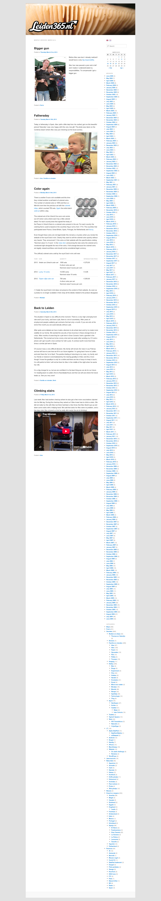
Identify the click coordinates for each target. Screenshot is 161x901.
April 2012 (109, 402)
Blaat (108, 627)
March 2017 (110, 275)
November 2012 (111, 385)
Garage (111, 869)
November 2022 (111, 166)
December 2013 (111, 355)
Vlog (112, 698)
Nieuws (108, 791)
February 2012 (111, 406)
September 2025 (111, 97)
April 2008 (109, 512)
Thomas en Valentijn (118, 636)
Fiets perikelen (114, 867)
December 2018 (111, 228)
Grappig (111, 661)
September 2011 (111, 418)
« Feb (110, 68)
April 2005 (109, 596)
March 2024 (110, 138)
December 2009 (111, 466)
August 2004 (110, 614)
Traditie (111, 714)
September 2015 (111, 307)
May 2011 (109, 427)
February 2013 (111, 379)
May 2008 (109, 510)
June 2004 (109, 619)
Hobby (111, 664)
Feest (113, 650)
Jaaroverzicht (110, 758)
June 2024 (109, 131)
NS (110, 883)
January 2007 (110, 547)
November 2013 (111, 358)
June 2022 (109, 175)
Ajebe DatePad (114, 731)
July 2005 (109, 589)
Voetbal (113, 708)
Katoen (111, 772)
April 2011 (109, 429)
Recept (113, 691)
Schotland (112, 823)
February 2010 (111, 462)
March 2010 (110, 459)
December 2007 (111, 522)
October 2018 (110, 233)
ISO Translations (117, 721)
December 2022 (111, 164)
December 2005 (111, 577)
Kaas (110, 878)
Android (111, 738)
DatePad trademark (115, 862)
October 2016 (110, 286)
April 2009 (109, 485)
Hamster (111, 770)
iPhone (111, 745)
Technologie (115, 696)
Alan (112, 645)
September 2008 (111, 501)
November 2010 (111, 441)
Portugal (112, 821)
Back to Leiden (44, 308)
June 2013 (109, 369)
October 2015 (110, 305)
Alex (41, 178)
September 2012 (111, 390)
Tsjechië (111, 844)
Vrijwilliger (115, 726)
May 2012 (109, 399)
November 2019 (111, 210)
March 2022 (110, 178)
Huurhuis (112, 871)
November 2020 (111, 191)
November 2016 (111, 284)
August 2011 (110, 420)
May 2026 (109, 78)
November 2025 (111, 92)
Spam (111, 888)
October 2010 (110, 443)
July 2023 (109, 148)
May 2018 (109, 244)
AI (109, 851)
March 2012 (110, 404)
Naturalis (114, 724)
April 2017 (109, 272)
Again (58, 208)
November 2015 (111, 302)
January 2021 (110, 187)
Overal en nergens (112, 793)
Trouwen (114, 659)
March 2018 (110, 247)
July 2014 (109, 339)
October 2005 (110, 582)
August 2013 (110, 365)
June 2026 (109, 76)
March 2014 (110, 348)
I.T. (107, 728)
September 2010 (111, 445)
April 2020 (109, 203)
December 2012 (111, 383)
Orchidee (112, 782)
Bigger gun (41, 48)
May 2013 (109, 372)
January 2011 (110, 436)
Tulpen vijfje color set (46, 278)
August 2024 (110, 127)
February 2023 (111, 159)
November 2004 (111, 607)
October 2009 (110, 471)
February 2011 (111, 434)
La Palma (114, 837)
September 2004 (111, 612)
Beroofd (111, 855)
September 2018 (111, 235)
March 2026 (110, 83)
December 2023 (111, 145)
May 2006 (109, 566)
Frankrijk (112, 811)
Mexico (111, 818)
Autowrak (112, 853)
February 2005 (111, 600)
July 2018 (109, 240)
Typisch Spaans (114, 717)
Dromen (111, 641)
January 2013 (110, 381)
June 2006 (109, 563)
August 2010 (110, 448)
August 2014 (110, 337)
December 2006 (111, 549)
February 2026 (111, 85)
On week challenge (117, 751)
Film (112, 673)
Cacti (110, 768)
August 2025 (110, 99)
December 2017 (111, 254)
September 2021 (111, 180)
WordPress (112, 756)
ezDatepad (114, 735)
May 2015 (109, 316)
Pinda (111, 786)
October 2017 (110, 258)
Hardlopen (114, 703)
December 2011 (111, 411)
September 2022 (111, 171)
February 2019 (111, 224)
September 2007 (111, 529)
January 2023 (110, 161)
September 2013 (111, 362)
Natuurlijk (109, 761)
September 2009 (111, 473)
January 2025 (110, 115)
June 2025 (109, 104)
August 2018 (110, 238)
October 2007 (110, 526)
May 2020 (109, 201)
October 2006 (110, 554)
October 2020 (110, 194)
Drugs (113, 668)
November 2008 (111, 496)
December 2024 (111, 118)
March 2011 (110, 432)
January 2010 (110, 464)
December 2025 (111, 90)
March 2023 (110, 157)
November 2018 (111, 231)
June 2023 (109, 150)
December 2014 (111, 328)
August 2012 (110, 392)
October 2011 (110, 415)
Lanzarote (114, 839)
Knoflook (112, 775)
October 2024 (110, 122)
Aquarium (112, 763)
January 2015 (110, 325)
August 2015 (110, 309)
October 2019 (110, 212)
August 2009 (110, 475)
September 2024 (111, 124)
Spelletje (114, 694)
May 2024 (109, 134)
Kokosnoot (112, 779)
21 (116, 64)
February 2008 (111, 517)
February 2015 (111, 323)
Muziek (113, 689)
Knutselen (114, 680)
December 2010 (111, 439)
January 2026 (110, 87)
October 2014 (110, 332)
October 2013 (110, 360)
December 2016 (111, 281)
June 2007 (109, 536)
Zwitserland (113, 846)
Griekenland (113, 814)
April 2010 (109, 457)
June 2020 (109, 198)
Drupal (111, 740)
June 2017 (109, 268)
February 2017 (111, 277)
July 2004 (109, 616)
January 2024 (110, 143)
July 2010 (109, 450)
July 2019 (109, 215)
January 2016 (110, 298)
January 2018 (110, 251)
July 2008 (109, 506)
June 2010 (109, 452)
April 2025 (109, 108)
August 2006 (110, 559)
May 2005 (109, 593)
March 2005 (110, 598)
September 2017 (111, 261)
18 (108, 64)
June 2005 (109, 591)
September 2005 (111, 584)
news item (62, 243)
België (111, 798)
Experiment (115, 671)
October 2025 (110, 94)
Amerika (111, 795)
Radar (111, 885)
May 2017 (109, 270)
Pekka (113, 657)
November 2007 (111, 524)
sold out (37, 211)
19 (110, 64)
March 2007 (110, 543)
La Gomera (115, 835)
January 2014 (110, 353)
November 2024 (111, 120)
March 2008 (110, 515)
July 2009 (109, 478)
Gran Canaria (115, 832)
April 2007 (109, 540)
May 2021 (109, 182)
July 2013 (109, 367)
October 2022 (110, 168)
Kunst (113, 682)
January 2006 (110, 575)
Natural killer (113, 881)
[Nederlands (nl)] (110, 40)
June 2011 (109, 425)
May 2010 (109, 455)
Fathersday (41, 115)
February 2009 (111, 489)
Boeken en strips (114, 634)
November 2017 (111, 256)
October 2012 (110, 388)
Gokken (113, 675)
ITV (110, 876)
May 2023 (109, 152)
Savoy (91, 229)
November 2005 (111, 579)
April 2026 (109, 81)
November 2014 (111, 330)
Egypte (111, 805)
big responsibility (88, 60)
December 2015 (111, 300)
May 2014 (109, 344)
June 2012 (109, 397)
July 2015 (109, 312)
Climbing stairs (44, 391)
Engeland (112, 807)
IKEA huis (112, 874)
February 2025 (111, 113)
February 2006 (111, 572)
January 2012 (110, 408)
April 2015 (109, 318)
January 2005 (110, 603)
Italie (110, 816)
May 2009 (109, 482)
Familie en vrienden (49, 178)
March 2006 (110, 570)
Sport (111, 701)
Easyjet (111, 865)
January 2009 (110, 492)
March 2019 (110, 221)
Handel (113, 678)
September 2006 (111, 556)
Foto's (42, 105)
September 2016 (111, 288)
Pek (112, 654)
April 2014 (109, 346)
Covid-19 (112, 860)
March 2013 (110, 376)
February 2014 (111, 351)
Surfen (113, 705)
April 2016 (109, 293)
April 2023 (109, 155)
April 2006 (109, 568)
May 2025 (109, 106)
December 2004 (111, 605)
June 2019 (109, 217)
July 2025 (109, 101)
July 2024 (109, 129)
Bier (112, 666)
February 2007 (111, 545)
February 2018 (111, 249)
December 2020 (111, 189)
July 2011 (109, 422)
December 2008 (111, 494)
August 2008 (110, 503)
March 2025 (110, 111)
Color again (42, 189)
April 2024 (109, 136)
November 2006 (111, 552)
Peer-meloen (113, 784)
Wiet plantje (113, 788)
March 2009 (110, 487)
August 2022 (110, 173)
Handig (111, 742)
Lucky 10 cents (44, 272)
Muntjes (42, 298)
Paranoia (109, 848)
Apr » (122, 68)
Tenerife (114, 842)
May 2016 (109, 291)
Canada (111, 800)
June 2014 (109, 342)
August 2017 (110, 263)
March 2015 (110, 321)
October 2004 (110, 609)
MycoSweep (113, 747)
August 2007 (110, 531)
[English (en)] (107, 40)
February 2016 (111, 295)
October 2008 (110, 499)
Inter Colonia (118, 712)
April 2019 (109, 219)
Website (111, 749)
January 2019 (110, 226)
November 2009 (111, 469)
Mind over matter (117, 684)
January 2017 (110, 279)
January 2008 (110, 519)
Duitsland (112, 802)
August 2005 (110, 586)
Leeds (113, 809)
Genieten (109, 631)
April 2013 (109, 374)
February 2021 (111, 184)
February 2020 (111, 208)
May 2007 (109, 538)
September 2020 (111, 196)
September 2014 (111, 335)
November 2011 (111, 413)
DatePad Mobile (116, 733)
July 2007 (109, 533)
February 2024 (111, 141)
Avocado (112, 765)
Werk (54, 380)
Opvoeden (114, 652)
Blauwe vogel (113, 858)
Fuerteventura (116, 830)
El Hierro (114, 828)
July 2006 (109, 561)
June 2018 (109, 242)
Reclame (114, 754)
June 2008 (109, 508)
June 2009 (109, 480)
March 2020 (110, 205)
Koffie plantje (113, 777)
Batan (116, 710)
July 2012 (109, 395)
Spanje (111, 825)
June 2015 (109, 314)
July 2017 (109, 265)
